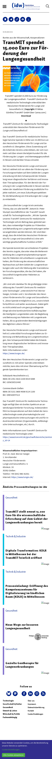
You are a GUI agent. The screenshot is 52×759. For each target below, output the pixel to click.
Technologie (8, 700)
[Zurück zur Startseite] (26, 6)
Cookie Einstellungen (35, 714)
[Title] (16, 19)
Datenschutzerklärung (36, 707)
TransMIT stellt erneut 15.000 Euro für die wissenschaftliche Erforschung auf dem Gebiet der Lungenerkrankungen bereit (27, 517)
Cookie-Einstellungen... (11, 749)
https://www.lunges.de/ (14, 353)
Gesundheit (8, 707)
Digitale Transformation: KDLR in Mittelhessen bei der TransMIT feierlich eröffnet (26, 554)
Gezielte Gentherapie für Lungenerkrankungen (22, 665)
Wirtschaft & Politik (11, 714)
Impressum (32, 704)
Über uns (31, 701)
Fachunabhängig (10, 717)
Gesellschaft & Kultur (12, 704)
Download (26, 115)
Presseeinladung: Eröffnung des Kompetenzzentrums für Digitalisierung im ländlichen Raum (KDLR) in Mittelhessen (27, 591)
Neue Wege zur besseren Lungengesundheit (22, 626)
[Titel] (5, 19)
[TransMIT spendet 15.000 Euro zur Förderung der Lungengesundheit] (11, 19)
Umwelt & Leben (10, 710)
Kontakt (31, 711)
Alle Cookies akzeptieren (13, 755)
